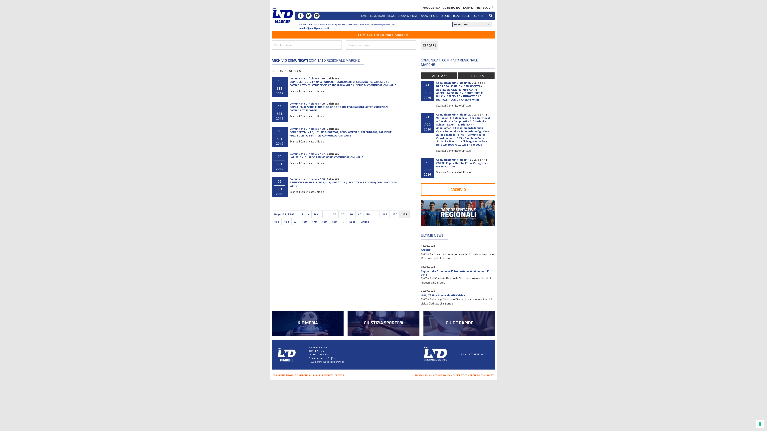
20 (342, 214)
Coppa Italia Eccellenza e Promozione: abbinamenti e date (455, 273)
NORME (468, 7)
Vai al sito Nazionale (473, 354)
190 (334, 221)
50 (368, 214)
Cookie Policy (442, 375)
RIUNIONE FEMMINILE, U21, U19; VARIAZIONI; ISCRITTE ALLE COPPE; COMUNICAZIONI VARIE (343, 184)
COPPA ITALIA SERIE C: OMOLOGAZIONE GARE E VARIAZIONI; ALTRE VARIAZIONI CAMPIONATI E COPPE (339, 108)
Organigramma (407, 16)
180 (324, 221)
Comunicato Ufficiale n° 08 (307, 129)
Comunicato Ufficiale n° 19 (453, 159)
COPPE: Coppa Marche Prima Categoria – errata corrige (462, 164)
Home (363, 16)
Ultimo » (366, 221)
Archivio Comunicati (482, 375)
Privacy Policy (423, 375)
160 (304, 221)
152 (276, 221)
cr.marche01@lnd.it (327, 358)
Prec (317, 214)
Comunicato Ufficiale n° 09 (307, 103)
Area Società (484, 7)
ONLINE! (426, 250)
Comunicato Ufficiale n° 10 (307, 78)
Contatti (479, 16)
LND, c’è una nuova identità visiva (443, 295)
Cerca (428, 45)
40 (359, 214)
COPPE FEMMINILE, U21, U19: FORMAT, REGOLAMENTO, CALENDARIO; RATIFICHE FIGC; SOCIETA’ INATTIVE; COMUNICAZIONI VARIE (341, 133)
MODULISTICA (431, 7)
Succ (352, 221)
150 (394, 214)
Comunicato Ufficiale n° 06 (307, 179)
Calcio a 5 (333, 78)
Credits (339, 375)
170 (314, 221)
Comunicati (377, 16)
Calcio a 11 (439, 75)
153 (286, 221)
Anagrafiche (429, 16)
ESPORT (445, 16)
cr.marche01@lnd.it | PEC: (382, 24)
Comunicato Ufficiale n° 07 (307, 154)
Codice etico (460, 375)
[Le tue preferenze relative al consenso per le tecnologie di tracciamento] (760, 424)
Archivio (458, 189)
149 (384, 214)
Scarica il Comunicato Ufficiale (307, 91)
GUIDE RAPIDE (451, 7)
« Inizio (304, 214)
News (391, 16)
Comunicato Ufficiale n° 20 (453, 114)
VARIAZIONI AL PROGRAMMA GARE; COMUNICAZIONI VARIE (326, 157)
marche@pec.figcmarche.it (314, 28)
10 (334, 214)
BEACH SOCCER (462, 16)
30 (351, 214)
